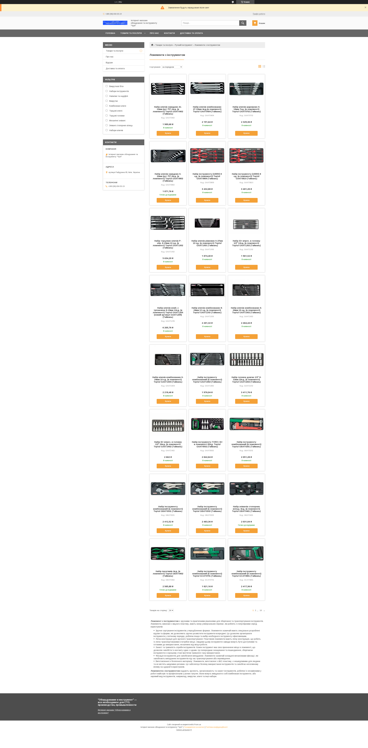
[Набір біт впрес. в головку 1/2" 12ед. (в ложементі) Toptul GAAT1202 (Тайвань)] (246, 222)
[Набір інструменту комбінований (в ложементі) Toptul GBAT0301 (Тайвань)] (168, 488)
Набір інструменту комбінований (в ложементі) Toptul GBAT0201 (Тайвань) (246, 444)
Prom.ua (197, 725)
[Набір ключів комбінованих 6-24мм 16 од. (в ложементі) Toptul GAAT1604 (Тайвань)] (168, 359)
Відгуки (109, 62)
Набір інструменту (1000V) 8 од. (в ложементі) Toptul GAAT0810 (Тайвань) (246, 176)
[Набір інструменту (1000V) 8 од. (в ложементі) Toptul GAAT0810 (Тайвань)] (246, 155)
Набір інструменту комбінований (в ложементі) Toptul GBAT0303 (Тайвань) (207, 508)
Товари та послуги (131, 33)
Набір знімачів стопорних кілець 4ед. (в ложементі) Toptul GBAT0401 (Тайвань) (246, 508)
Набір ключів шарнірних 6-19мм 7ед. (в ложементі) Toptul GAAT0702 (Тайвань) (246, 109)
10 (261, 610)
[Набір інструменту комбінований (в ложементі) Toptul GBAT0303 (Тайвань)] (207, 488)
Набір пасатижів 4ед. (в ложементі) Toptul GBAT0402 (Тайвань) (168, 573)
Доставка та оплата (191, 33)
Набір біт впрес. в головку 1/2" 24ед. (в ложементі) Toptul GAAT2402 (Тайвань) (168, 444)
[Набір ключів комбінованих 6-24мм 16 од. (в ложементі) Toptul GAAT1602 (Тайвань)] (246, 289)
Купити (168, 133)
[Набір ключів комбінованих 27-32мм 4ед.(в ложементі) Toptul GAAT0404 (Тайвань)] (207, 88)
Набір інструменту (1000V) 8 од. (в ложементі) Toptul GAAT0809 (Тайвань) (207, 176)
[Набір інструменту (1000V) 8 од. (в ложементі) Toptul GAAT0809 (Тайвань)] (207, 155)
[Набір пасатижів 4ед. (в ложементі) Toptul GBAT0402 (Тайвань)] (168, 553)
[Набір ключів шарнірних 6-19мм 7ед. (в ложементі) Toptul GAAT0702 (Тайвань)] (246, 88)
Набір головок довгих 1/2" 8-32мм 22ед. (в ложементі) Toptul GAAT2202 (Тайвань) (246, 379)
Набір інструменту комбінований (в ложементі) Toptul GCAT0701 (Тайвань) (207, 573)
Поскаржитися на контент (194, 727)
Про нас (154, 33)
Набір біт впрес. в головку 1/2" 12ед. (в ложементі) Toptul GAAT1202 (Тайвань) (246, 243)
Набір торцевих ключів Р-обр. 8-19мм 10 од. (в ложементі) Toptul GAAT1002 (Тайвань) (168, 244)
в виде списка (263, 67)
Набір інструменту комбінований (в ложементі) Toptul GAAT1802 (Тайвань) (207, 379)
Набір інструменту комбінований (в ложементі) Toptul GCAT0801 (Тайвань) (246, 573)
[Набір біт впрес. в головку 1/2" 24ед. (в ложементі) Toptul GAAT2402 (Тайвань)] (168, 423)
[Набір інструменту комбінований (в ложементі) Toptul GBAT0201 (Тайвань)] (246, 423)
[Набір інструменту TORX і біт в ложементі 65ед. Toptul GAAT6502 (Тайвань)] (207, 423)
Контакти (169, 33)
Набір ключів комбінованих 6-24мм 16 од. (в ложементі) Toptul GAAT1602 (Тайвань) (246, 310)
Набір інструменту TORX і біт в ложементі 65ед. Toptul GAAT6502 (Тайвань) (207, 444)
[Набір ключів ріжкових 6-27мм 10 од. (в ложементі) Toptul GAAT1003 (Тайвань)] (207, 222)
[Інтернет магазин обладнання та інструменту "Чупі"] (115, 24)
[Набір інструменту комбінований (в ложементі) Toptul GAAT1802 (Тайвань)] (207, 359)
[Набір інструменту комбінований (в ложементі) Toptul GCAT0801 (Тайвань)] (246, 553)
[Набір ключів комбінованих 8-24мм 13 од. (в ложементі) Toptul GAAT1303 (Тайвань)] (207, 289)
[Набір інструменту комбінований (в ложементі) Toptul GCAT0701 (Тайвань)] (207, 553)
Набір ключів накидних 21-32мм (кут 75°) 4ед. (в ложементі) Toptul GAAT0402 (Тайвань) (168, 110)
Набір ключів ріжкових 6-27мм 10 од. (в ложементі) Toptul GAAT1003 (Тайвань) (207, 243)
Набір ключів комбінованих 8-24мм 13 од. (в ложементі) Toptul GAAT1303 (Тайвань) (207, 310)
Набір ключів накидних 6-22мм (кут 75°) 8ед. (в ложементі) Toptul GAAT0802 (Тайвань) (168, 177)
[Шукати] (242, 23)
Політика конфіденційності (217, 727)
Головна (110, 33)
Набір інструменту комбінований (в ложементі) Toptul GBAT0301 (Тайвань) (168, 508)
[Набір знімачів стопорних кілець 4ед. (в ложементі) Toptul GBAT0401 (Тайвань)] (246, 488)
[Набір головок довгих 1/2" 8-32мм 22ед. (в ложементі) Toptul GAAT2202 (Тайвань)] (246, 359)
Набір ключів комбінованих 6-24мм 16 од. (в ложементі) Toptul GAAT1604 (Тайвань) (167, 379)
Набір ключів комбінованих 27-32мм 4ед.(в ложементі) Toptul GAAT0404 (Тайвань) (207, 109)
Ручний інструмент (183, 45)
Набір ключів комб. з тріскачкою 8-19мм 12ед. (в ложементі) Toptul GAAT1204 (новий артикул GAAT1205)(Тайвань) (168, 312)
